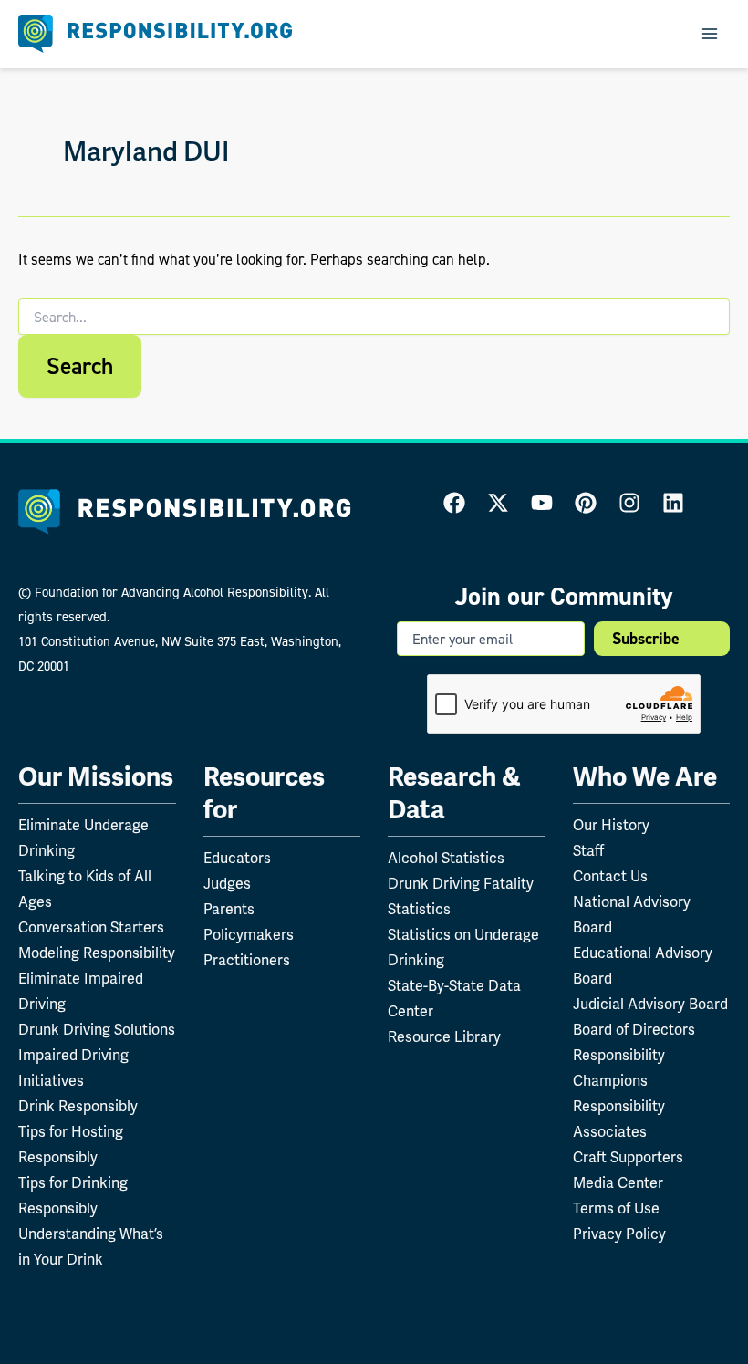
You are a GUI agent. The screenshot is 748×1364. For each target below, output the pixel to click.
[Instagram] (629, 503)
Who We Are (645, 777)
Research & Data (454, 793)
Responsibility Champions (619, 1068)
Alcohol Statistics (446, 858)
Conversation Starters (91, 927)
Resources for (264, 793)
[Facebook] (454, 503)
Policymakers (248, 934)
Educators (237, 858)
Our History (611, 825)
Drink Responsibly (78, 1106)
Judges (227, 883)
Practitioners (246, 960)
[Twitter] (498, 503)
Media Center (618, 1182)
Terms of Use (616, 1208)
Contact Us (610, 876)
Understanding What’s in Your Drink (90, 1246)
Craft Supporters (628, 1157)
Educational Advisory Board (642, 965)
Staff (588, 850)
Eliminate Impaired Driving (80, 991)
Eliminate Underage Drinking (83, 838)
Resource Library (444, 1036)
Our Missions (95, 777)
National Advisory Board (632, 914)
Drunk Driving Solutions (96, 1029)
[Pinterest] (586, 503)
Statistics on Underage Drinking (463, 947)
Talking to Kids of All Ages (84, 889)
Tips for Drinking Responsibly (73, 1195)
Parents (229, 909)
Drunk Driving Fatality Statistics (461, 896)
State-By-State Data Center (454, 998)
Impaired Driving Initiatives (73, 1068)
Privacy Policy (619, 1234)
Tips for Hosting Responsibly (70, 1144)
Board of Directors (634, 1029)
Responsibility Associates (619, 1119)
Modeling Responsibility (96, 953)
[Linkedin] (673, 503)
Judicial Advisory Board (650, 1004)
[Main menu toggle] (709, 34)
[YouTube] (542, 503)
